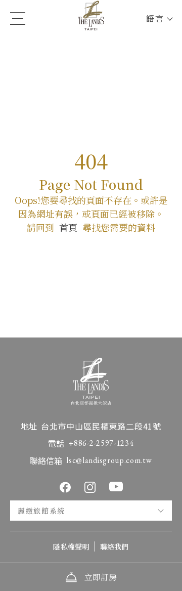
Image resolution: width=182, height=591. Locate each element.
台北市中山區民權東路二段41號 (101, 426)
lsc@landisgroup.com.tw (109, 460)
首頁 (68, 227)
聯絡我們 (114, 546)
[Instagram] (90, 487)
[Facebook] (65, 487)
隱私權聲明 (71, 546)
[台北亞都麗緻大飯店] (91, 18)
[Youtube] (116, 486)
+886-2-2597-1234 (100, 443)
